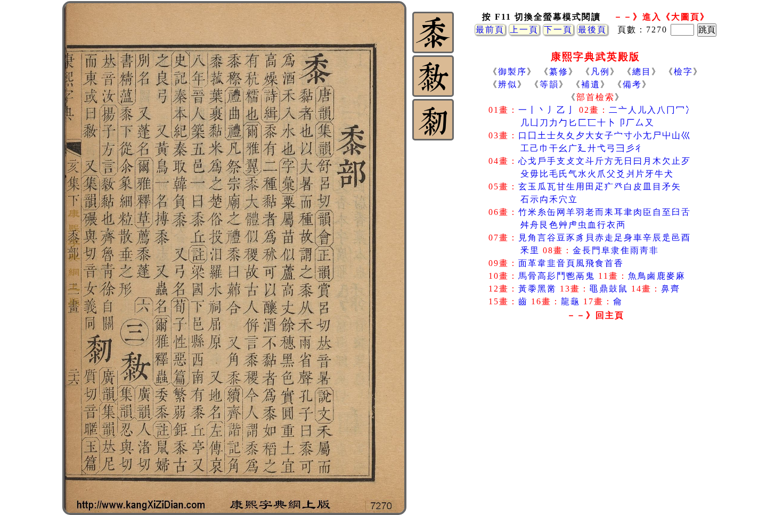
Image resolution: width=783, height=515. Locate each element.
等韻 (549, 84)
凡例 (600, 71)
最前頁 (490, 29)
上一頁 (524, 29)
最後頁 (592, 29)
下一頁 (558, 29)
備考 (632, 84)
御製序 (512, 71)
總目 (641, 71)
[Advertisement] (595, 409)
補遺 (590, 84)
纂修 (558, 71)
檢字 (683, 71)
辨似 (507, 84)
